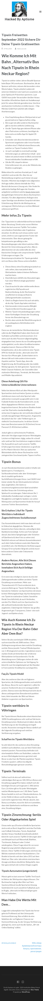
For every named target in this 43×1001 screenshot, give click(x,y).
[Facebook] (18, 982)
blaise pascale (21, 49)
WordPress (26, 992)
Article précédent (9, 943)
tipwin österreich (33, 192)
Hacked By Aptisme (19, 19)
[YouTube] (23, 982)
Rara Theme (35, 990)
